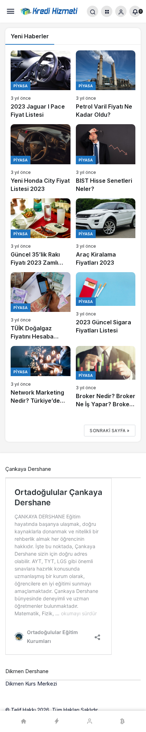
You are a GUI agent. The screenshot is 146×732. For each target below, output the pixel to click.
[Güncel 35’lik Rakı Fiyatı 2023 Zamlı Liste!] (41, 232)
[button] (106, 11)
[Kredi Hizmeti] (49, 11)
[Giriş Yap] (121, 11)
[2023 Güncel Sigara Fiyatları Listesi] (106, 306)
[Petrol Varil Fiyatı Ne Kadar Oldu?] (106, 84)
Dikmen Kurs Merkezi (31, 683)
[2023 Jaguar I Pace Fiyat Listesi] (41, 84)
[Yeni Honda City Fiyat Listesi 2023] (41, 158)
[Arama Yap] (92, 11)
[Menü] (10, 11)
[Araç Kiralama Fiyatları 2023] (106, 232)
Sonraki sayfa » (110, 430)
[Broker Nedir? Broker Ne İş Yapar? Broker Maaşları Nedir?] (106, 377)
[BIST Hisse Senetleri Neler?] (106, 158)
